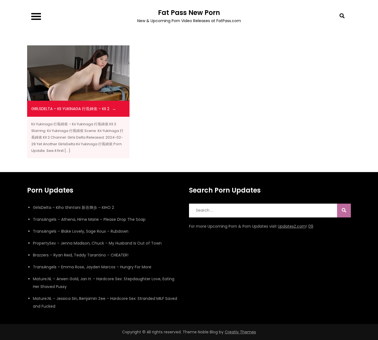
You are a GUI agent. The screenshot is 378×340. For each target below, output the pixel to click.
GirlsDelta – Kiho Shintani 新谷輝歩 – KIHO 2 (73, 207)
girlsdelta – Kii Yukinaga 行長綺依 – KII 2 (70, 108)
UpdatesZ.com (292, 226)
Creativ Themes (240, 332)
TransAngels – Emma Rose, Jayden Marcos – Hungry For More (92, 267)
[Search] (344, 210)
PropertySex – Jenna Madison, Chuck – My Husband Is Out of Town (97, 243)
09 (310, 226)
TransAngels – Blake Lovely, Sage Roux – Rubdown (80, 231)
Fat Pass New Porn (189, 12)
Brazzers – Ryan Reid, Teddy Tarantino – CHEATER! (80, 255)
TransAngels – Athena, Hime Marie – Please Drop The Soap (89, 219)
